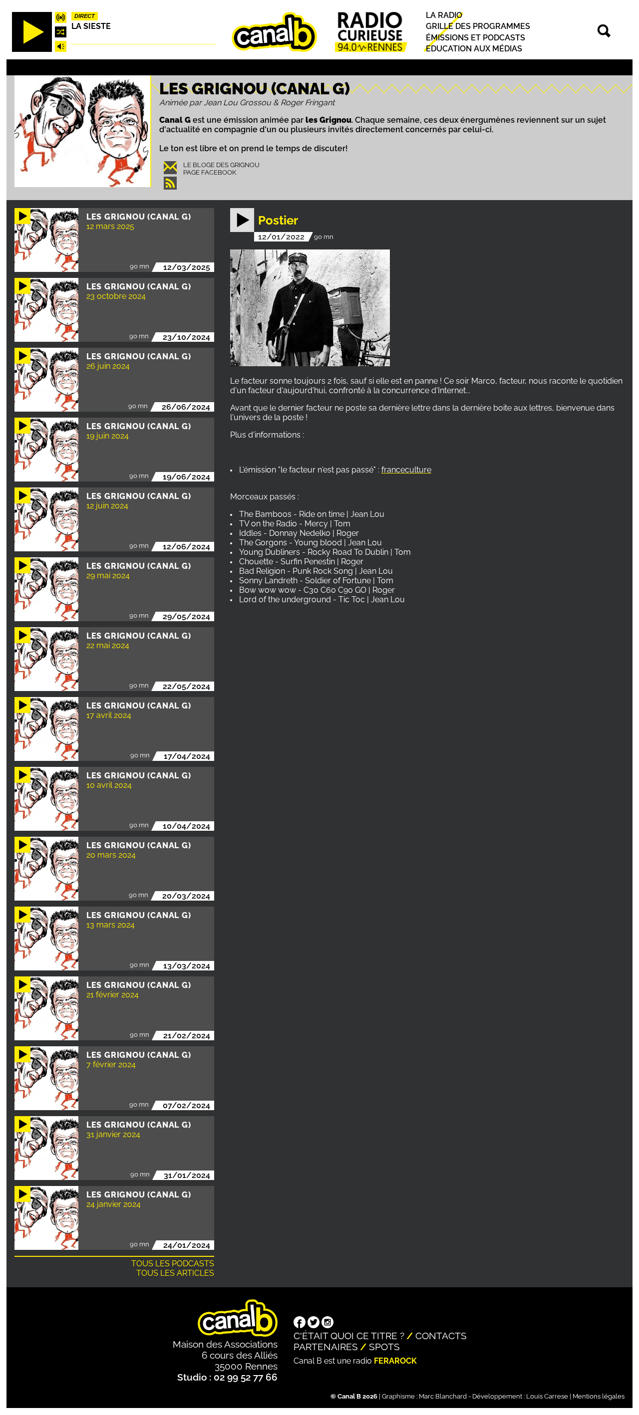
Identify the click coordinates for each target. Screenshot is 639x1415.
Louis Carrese (547, 1396)
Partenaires (326, 1346)
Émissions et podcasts (475, 37)
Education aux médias (474, 48)
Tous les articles (175, 1273)
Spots (384, 1346)
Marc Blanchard (443, 1396)
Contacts (441, 1335)
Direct (84, 16)
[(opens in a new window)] (300, 1323)
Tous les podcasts (172, 1263)
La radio (444, 15)
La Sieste (91, 26)
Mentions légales (599, 1396)
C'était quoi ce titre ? (349, 1335)
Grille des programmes (478, 26)
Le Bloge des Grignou (221, 165)
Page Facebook (209, 172)
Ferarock (395, 1361)
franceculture (406, 469)
